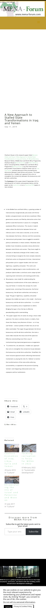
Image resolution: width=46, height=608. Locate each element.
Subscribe (33, 531)
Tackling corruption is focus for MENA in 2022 (29, 458)
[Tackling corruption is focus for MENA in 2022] (29, 448)
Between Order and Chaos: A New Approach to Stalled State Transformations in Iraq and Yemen (21, 157)
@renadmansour (20, 163)
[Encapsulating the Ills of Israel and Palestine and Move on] (12, 479)
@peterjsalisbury (17, 166)
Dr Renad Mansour (32, 159)
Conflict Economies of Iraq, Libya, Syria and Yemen (11, 459)
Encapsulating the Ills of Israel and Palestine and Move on (12, 492)
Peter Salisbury (33, 163)
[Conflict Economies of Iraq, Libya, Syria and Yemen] (12, 448)
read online (16, 185)
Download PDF (29, 185)
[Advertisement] (23, 33)
